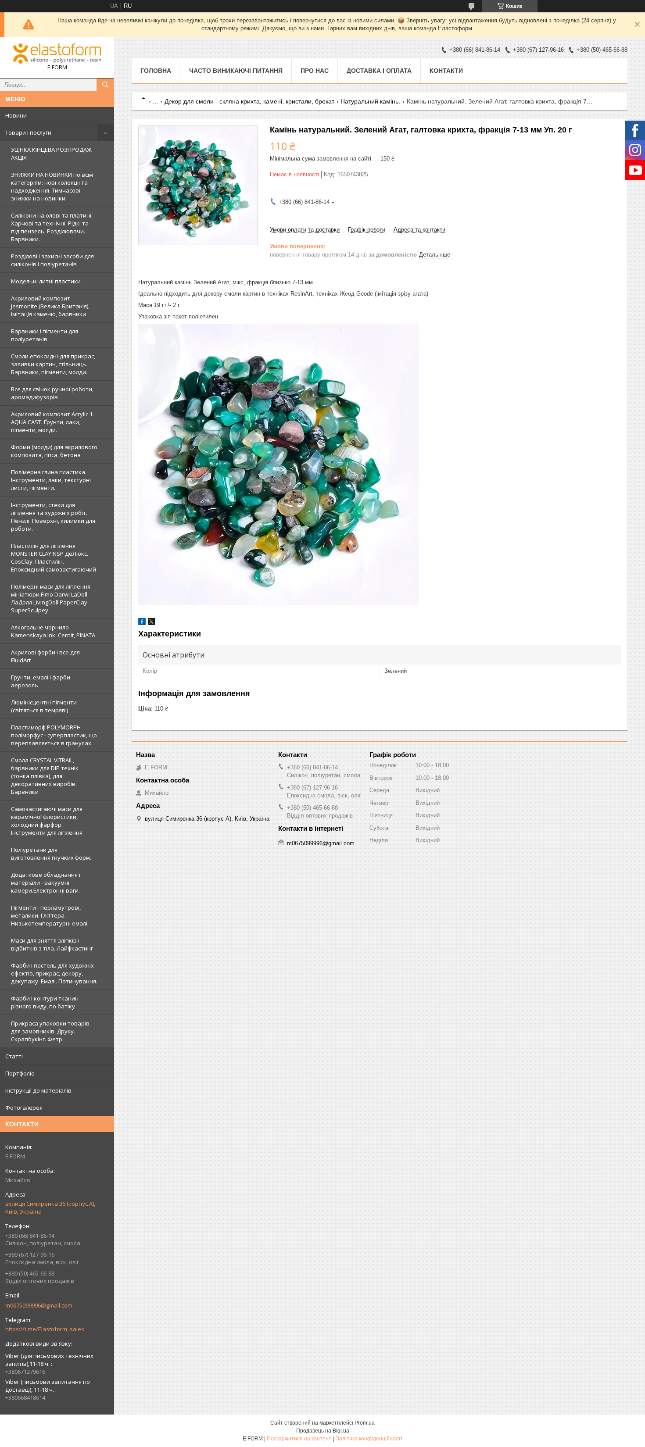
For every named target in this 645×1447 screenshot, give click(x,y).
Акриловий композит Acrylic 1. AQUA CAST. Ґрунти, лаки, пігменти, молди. (52, 422)
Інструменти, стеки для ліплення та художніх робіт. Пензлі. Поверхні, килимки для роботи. (53, 516)
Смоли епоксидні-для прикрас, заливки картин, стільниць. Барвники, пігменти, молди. (53, 364)
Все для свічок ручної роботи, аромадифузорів (52, 393)
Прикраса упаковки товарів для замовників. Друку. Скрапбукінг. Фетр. (50, 1031)
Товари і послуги (28, 132)
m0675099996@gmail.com (38, 1305)
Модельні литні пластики (46, 281)
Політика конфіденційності (368, 1439)
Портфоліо (20, 1073)
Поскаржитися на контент (299, 1439)
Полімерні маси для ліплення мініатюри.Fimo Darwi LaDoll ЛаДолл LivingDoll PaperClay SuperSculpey (50, 598)
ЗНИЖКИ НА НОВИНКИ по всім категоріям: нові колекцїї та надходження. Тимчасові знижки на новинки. (52, 186)
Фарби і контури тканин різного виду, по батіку (45, 1002)
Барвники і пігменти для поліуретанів (44, 335)
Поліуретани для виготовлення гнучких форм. (51, 853)
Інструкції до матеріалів (38, 1090)
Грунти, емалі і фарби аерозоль (40, 681)
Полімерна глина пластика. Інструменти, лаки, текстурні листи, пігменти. (51, 480)
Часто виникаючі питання (236, 70)
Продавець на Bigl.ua (322, 1431)
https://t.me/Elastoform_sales (44, 1329)
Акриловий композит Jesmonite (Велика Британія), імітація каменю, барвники (50, 306)
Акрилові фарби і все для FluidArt (45, 656)
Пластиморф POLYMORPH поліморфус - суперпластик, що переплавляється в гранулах (54, 735)
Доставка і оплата (379, 70)
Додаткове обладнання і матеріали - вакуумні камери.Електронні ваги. (45, 882)
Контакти (446, 70)
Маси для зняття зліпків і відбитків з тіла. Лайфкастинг (52, 944)
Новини (16, 115)
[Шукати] (105, 84)
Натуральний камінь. (370, 101)
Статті (14, 1056)
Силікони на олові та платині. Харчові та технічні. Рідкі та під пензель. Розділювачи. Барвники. (52, 227)
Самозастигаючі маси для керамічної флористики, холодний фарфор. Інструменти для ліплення (46, 820)
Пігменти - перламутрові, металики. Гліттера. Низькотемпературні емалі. (50, 915)
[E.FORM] (57, 53)
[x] (151, 623)
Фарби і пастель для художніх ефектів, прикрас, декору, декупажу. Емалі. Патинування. (54, 973)
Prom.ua (365, 1423)
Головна (155, 70)
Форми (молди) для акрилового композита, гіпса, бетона (54, 451)
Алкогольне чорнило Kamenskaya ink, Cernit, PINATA (53, 631)
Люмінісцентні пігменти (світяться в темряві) (44, 706)
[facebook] (142, 623)
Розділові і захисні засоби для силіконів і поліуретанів (52, 260)
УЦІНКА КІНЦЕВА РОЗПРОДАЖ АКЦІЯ (51, 153)
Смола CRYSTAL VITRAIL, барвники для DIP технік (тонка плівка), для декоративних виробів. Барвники (45, 776)
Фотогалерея (24, 1107)
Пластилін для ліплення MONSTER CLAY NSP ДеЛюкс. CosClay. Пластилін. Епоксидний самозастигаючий (53, 557)
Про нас (315, 70)
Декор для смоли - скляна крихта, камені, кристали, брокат (249, 101)
